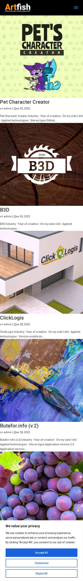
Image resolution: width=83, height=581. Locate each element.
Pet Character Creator (25, 102)
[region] (41, 550)
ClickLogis (12, 318)
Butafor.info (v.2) (19, 426)
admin (8, 108)
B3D (4, 210)
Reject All (41, 573)
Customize (41, 563)
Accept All (41, 552)
